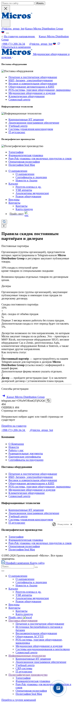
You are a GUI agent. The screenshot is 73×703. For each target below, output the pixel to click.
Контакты (14, 202)
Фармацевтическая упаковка (26, 155)
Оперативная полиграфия (24, 161)
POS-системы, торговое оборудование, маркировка (40, 89)
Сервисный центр (19, 99)
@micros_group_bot (12, 28)
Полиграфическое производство (28, 674)
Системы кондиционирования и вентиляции (43, 649)
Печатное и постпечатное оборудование (33, 77)
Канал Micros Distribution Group (44, 28)
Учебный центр (18, 125)
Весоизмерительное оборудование (36, 633)
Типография (16, 152)
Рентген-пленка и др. (28, 186)
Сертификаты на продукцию (26, 459)
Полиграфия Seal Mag (22, 164)
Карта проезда (24, 209)
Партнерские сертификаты (25, 456)
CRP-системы (24, 668)
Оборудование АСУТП (30, 636)
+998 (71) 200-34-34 (13, 43)
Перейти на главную (13, 425)
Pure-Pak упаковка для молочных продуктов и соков (40, 158)
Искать (40, 3)
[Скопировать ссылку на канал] (48, 401)
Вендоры (14, 199)
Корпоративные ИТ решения (26, 119)
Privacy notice (63, 524)
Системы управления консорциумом (31, 129)
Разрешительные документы (26, 453)
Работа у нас (16, 450)
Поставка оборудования (23, 620)
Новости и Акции (26, 180)
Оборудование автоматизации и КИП (31, 86)
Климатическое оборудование (27, 96)
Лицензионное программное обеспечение (34, 122)
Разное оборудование (28, 196)
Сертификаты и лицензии (31, 177)
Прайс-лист (16, 617)
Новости (14, 447)
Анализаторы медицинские (32, 193)
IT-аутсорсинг (17, 132)
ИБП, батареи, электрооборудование (31, 80)
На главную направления (19, 36)
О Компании (16, 443)
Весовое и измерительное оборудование (33, 83)
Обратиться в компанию (16, 47)
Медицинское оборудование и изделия (32, 93)
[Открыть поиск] (4, 222)
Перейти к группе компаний (18, 699)
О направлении (18, 170)
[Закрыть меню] (2, 570)
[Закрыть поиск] (5, 8)
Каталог (13, 183)
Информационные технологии (27, 655)
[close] (71, 524)
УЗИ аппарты (24, 190)
